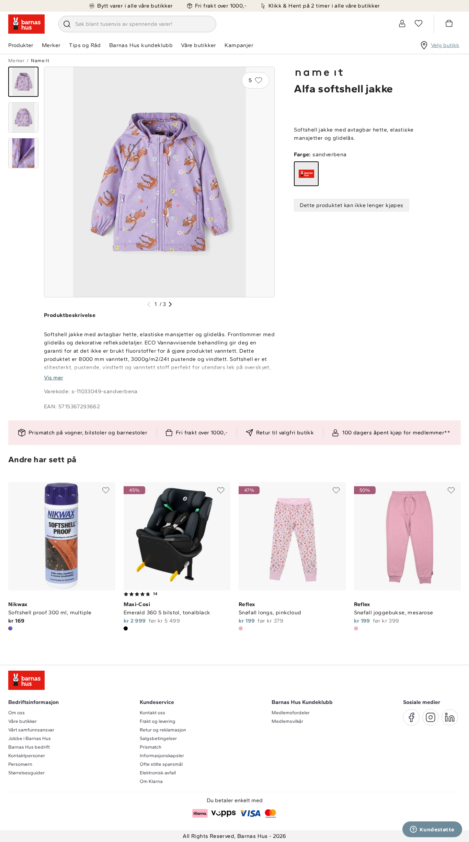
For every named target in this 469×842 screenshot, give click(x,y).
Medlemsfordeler (291, 713)
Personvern (20, 764)
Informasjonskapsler (162, 756)
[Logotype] (26, 24)
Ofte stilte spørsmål (161, 764)
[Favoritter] (418, 23)
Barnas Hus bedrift (29, 747)
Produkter (20, 45)
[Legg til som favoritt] (106, 490)
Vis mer (53, 377)
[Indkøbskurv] (450, 24)
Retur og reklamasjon (163, 730)
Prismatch (150, 747)
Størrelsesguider (26, 773)
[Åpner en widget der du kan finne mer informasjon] (432, 830)
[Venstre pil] (149, 304)
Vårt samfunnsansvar (31, 730)
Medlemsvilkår (287, 721)
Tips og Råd (85, 45)
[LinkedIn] (450, 717)
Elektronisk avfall (158, 773)
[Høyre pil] (170, 304)
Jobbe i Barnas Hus (29, 738)
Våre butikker (198, 45)
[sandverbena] (306, 173)
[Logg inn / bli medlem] (402, 23)
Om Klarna (151, 781)
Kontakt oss (152, 713)
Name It (40, 61)
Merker (51, 45)
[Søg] (67, 24)
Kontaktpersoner (26, 756)
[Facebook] (411, 717)
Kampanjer (239, 45)
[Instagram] (430, 717)
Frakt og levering (157, 721)
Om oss (16, 713)
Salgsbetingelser (158, 738)
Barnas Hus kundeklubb (141, 45)
